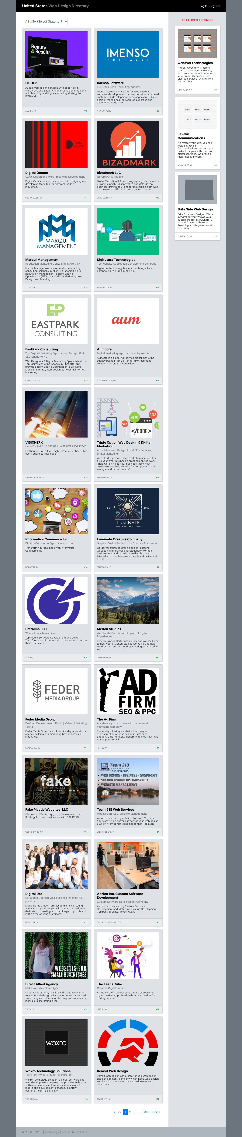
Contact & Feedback (74, 1132)
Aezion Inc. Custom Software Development (120, 895)
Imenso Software (110, 83)
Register (215, 6)
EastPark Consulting (41, 349)
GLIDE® (31, 83)
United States (55, 6)
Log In (203, 6)
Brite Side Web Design (195, 209)
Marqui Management (42, 260)
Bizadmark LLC (109, 173)
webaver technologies (195, 63)
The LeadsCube (109, 984)
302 (146, 1112)
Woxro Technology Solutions (48, 1071)
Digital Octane (36, 173)
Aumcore (104, 349)
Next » (156, 1112)
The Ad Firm (106, 719)
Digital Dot (33, 894)
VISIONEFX (34, 442)
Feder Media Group (40, 719)
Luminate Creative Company (120, 539)
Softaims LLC (36, 629)
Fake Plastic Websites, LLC (46, 809)
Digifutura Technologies (116, 260)
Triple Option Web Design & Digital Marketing (124, 444)
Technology (52, 1132)
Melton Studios (109, 629)
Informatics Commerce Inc (46, 539)
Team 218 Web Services (116, 809)
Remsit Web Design (112, 1071)
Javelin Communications (191, 136)
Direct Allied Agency (41, 984)
